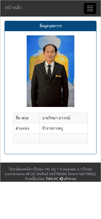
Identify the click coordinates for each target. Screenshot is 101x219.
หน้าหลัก (13, 7)
